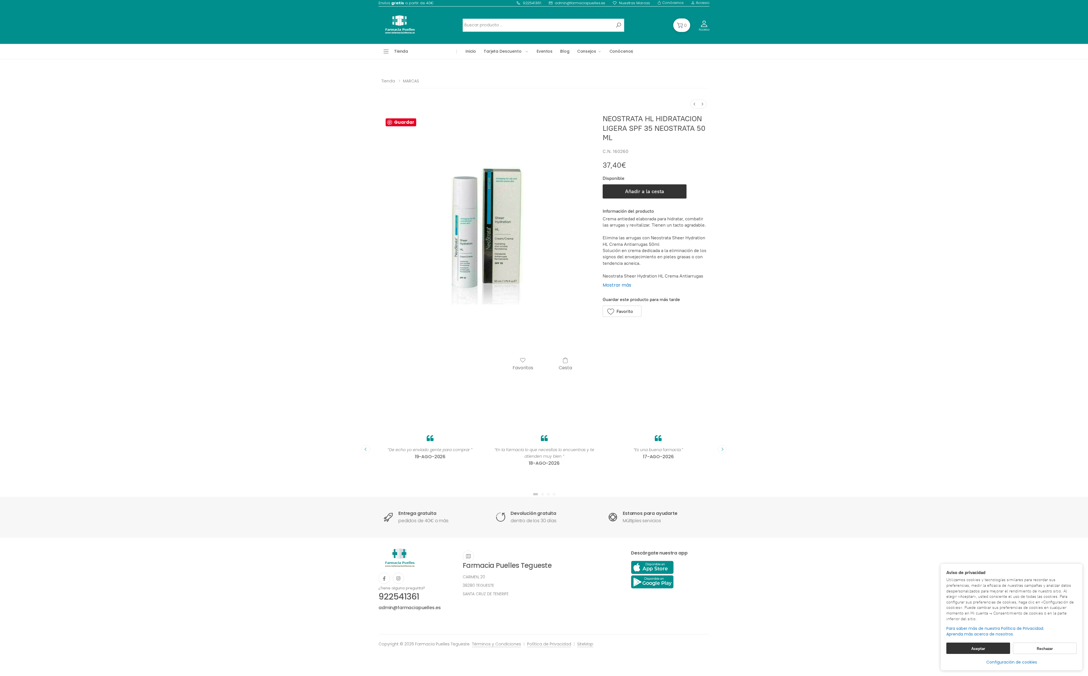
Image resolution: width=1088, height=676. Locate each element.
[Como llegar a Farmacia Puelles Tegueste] (468, 556)
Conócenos (672, 2)
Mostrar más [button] (617, 285)
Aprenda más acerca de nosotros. (980, 634)
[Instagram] (398, 578)
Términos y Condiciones (496, 644)
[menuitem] (694, 104)
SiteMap (585, 644)
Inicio (471, 51)
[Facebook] (384, 578)
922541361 (532, 3)
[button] (681, 25)
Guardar (404, 122)
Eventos (544, 51)
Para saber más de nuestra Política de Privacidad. (995, 628)
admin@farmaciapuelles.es (580, 3)
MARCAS (411, 81)
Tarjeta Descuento (503, 51)
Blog (564, 51)
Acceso (702, 2)
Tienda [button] (401, 51)
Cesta (565, 367)
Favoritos (523, 367)
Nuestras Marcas (634, 3)
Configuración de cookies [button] (1011, 662)
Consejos (586, 51)
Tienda (388, 81)
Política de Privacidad (549, 644)
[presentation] (366, 449)
